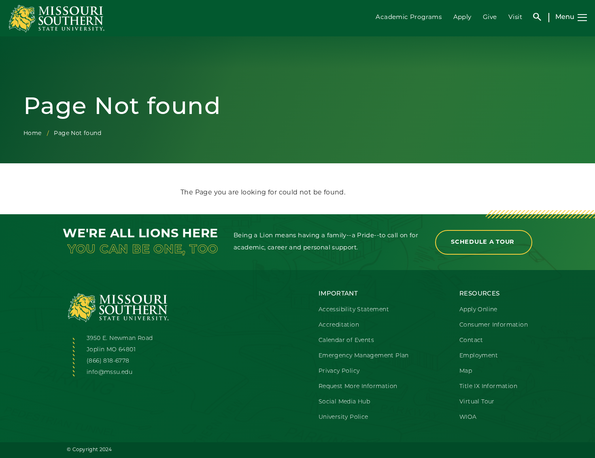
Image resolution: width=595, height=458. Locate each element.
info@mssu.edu (109, 372)
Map (465, 371)
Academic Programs (409, 18)
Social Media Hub (344, 402)
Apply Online (478, 310)
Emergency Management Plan (364, 356)
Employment (478, 356)
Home (32, 134)
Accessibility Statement (354, 310)
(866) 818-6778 (108, 361)
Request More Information (358, 387)
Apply (462, 18)
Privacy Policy (339, 371)
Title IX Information (488, 387)
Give (490, 18)
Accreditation (339, 325)
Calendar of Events (346, 341)
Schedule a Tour (483, 242)
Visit (515, 18)
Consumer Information (493, 325)
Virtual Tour (477, 402)
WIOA (468, 417)
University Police (343, 417)
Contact (471, 341)
